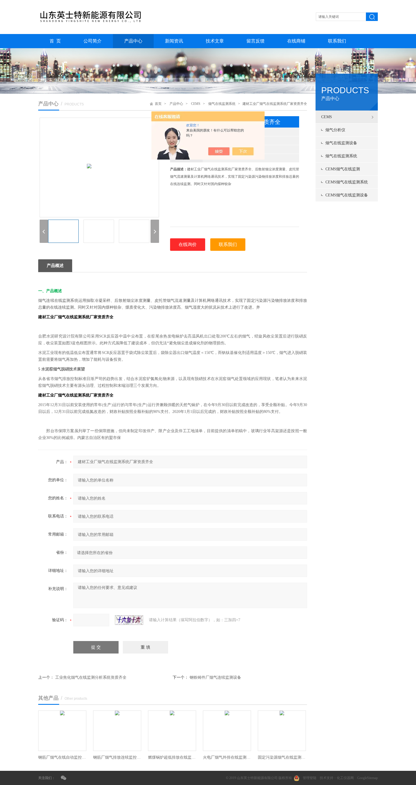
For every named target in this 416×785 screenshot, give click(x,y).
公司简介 (92, 41)
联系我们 (337, 41)
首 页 (55, 41)
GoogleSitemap (367, 778)
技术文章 (215, 41)
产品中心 (133, 41)
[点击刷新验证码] (129, 620)
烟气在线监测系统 (341, 156)
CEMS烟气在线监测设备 (346, 195)
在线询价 (188, 244)
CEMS (326, 117)
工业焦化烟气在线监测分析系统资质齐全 (90, 677)
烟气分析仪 (335, 130)
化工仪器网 (345, 778)
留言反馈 (255, 41)
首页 (158, 104)
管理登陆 (309, 778)
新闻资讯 (174, 41)
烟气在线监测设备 (341, 143)
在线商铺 (296, 41)
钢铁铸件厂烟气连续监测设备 (215, 677)
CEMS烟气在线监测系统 (346, 182)
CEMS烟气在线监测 (342, 169)
